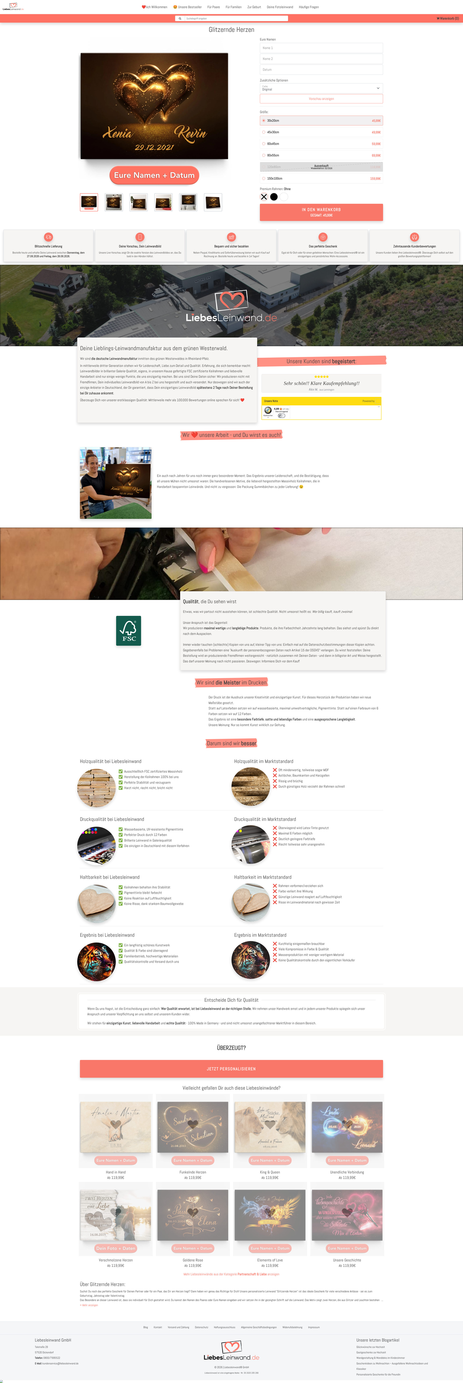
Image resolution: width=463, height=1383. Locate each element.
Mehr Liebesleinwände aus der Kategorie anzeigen (231, 1274)
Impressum (314, 1327)
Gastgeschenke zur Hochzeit (371, 1352)
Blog (145, 1327)
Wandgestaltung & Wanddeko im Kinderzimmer (380, 1357)
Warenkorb (449, 18)
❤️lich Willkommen (154, 7)
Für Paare (213, 7)
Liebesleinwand (211, 1372)
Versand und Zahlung (178, 1327)
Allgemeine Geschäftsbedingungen (259, 1327)
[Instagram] (457, 7)
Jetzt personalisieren (231, 1069)
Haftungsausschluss (224, 1327)
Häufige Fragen (309, 7)
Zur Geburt (254, 7)
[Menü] (379, 407)
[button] (89, 1305)
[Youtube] (449, 7)
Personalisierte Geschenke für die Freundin (378, 1374)
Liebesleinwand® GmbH (236, 1367)
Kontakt (158, 1327)
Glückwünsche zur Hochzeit (370, 1347)
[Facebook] (441, 7)
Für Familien (234, 7)
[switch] (281, 416)
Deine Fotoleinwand (280, 7)
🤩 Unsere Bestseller (187, 7)
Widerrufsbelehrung (292, 1327)
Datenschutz (201, 1327)
